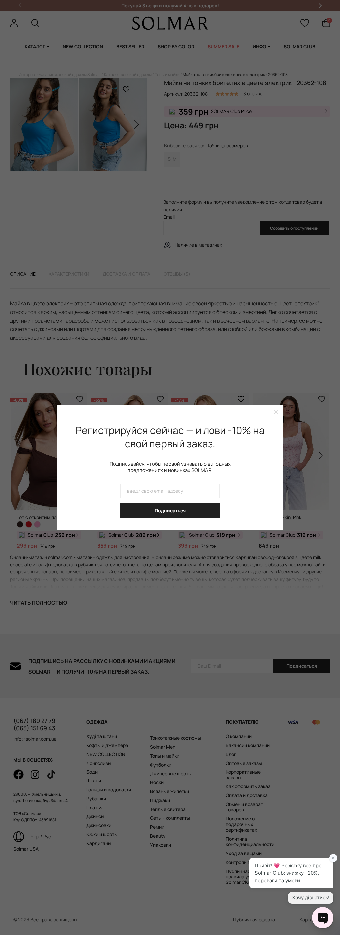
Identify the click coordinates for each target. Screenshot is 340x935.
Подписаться (170, 510)
